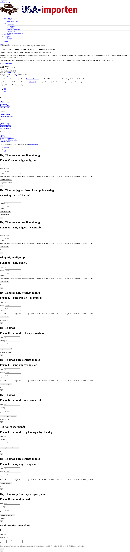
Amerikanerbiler (11, 26)
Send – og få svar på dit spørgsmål (10, 448)
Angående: (3, 543)
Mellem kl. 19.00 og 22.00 (77, 546)
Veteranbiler (10, 28)
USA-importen (8, 36)
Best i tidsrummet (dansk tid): (8, 546)
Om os (9, 39)
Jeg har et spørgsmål (6, 349)
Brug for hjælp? (4, 1)
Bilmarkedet (10, 24)
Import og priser (8, 18)
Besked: (2, 173)
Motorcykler (7, 34)
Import (9, 19)
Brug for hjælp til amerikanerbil (8, 416)
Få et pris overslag (5, 211)
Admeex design (33, 144)
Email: (2, 439)
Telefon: (2, 168)
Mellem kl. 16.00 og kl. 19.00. (65, 176)
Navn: (1, 165)
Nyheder (9, 38)
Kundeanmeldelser (5, 2)
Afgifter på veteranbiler (13, 29)
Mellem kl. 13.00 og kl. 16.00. (45, 176)
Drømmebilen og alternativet (15, 33)
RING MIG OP (4, 246)
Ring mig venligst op (6, 179)
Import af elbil (11, 31)
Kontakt (6, 41)
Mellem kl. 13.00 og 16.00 (43, 546)
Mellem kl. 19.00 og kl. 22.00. (84, 176)
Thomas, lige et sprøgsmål (7, 515)
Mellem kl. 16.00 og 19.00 (60, 546)
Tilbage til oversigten (6, 63)
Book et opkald (4, 44)
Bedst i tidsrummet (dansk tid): (8, 176)
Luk (2, 186)
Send (2, 549)
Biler (5, 23)
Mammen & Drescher (32, 79)
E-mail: (2, 203)
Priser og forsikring (12, 21)
